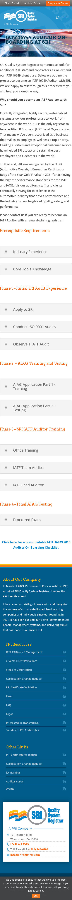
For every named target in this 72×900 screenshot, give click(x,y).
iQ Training (13, 772)
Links (9, 696)
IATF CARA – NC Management (24, 652)
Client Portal (12, 3)
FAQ (8, 705)
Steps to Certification (19, 670)
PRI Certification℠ (15, 596)
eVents (10, 788)
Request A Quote (58, 3)
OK (36, 895)
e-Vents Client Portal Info (21, 661)
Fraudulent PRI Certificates (22, 730)
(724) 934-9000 (19, 843)
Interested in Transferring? (22, 723)
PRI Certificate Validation (21, 687)
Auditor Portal (32, 3)
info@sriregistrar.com (25, 855)
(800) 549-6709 (38, 849)
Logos (9, 714)
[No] (67, 888)
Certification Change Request (24, 678)
